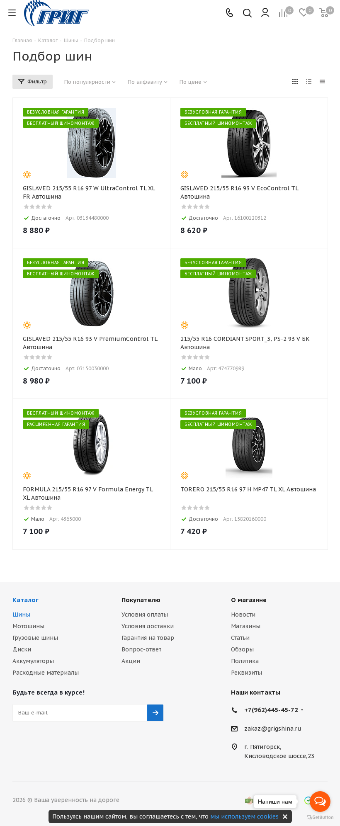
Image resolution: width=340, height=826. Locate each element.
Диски (21, 649)
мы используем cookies (244, 816)
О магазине (249, 600)
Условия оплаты (144, 614)
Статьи (240, 637)
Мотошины (28, 626)
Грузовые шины (35, 637)
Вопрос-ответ (141, 649)
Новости (243, 614)
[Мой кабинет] (265, 13)
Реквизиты (246, 672)
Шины (21, 614)
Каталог (25, 600)
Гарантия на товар (147, 637)
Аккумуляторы (33, 661)
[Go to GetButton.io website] (320, 817)
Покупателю (140, 600)
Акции (130, 661)
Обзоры (242, 649)
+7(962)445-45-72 (271, 710)
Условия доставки (147, 626)
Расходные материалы (45, 672)
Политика (245, 661)
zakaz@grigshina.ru (272, 728)
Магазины (245, 626)
